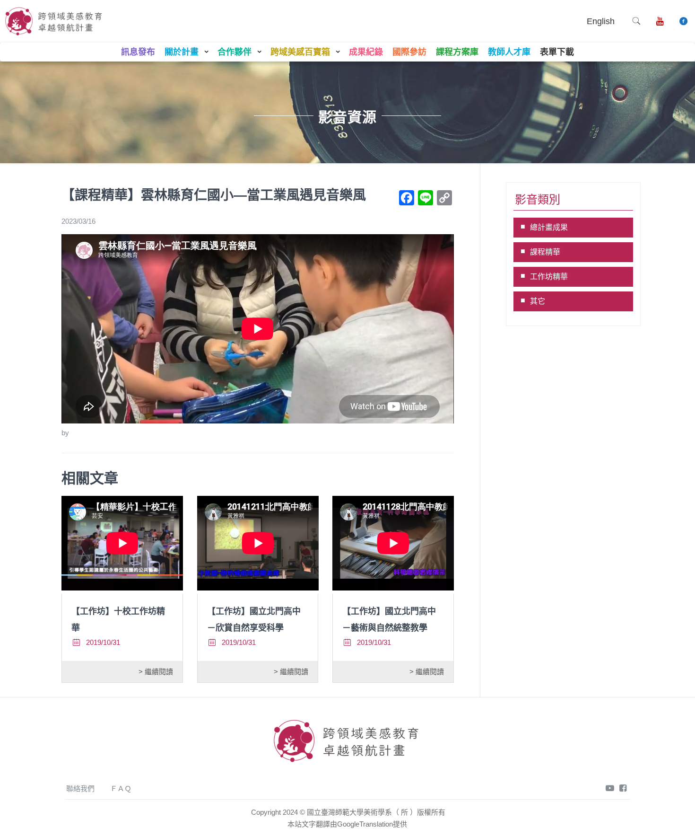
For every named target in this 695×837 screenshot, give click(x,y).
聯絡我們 (80, 788)
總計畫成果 (549, 227)
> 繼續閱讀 (156, 672)
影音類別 (537, 199)
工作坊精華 (549, 277)
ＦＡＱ (120, 788)
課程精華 (545, 252)
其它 (537, 301)
